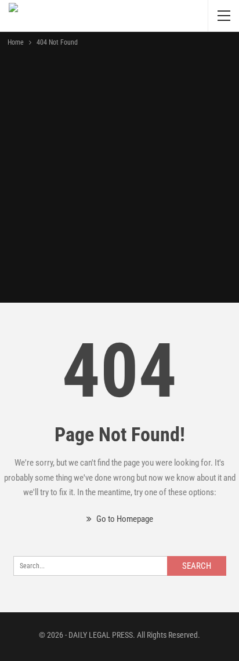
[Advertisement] (119, 174)
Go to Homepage (124, 519)
